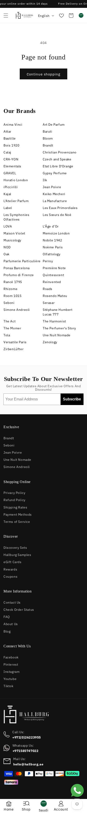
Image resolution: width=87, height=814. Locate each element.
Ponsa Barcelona (16, 267)
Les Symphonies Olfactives (16, 216)
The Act (9, 321)
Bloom (48, 138)
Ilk (45, 180)
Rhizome (10, 288)
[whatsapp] (77, 798)
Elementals (12, 166)
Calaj (7, 152)
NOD (7, 247)
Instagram (11, 671)
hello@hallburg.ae (28, 764)
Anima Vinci (13, 124)
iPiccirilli (10, 186)
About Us (10, 623)
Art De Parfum (54, 124)
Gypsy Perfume (55, 173)
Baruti (47, 131)
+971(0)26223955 (26, 737)
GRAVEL (9, 173)
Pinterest (10, 664)
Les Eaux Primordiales (60, 207)
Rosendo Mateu (55, 295)
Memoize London (56, 233)
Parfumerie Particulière (22, 261)
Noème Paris (53, 247)
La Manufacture (55, 200)
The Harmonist (54, 321)
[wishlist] (61, 15)
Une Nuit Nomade (57, 335)
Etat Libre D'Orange (58, 166)
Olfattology (52, 254)
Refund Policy (14, 499)
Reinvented (52, 281)
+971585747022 (26, 750)
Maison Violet (14, 233)
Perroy (48, 261)
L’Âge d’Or (51, 226)
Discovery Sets (15, 547)
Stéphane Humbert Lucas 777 (58, 311)
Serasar (49, 302)
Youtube (9, 678)
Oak (6, 254)
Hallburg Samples (17, 554)
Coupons (10, 576)
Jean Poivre (52, 186)
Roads (47, 288)
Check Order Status (18, 609)
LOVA (7, 226)
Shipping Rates (15, 507)
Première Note (54, 267)
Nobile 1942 (52, 240)
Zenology (50, 342)
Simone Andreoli (16, 309)
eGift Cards (12, 561)
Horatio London (15, 180)
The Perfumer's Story (59, 328)
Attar (7, 131)
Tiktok (8, 685)
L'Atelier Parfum (16, 200)
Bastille (9, 138)
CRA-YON (10, 159)
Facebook (11, 657)
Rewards (10, 569)
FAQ (6, 616)
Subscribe (72, 399)
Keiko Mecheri (54, 193)
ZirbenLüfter (13, 348)
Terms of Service (16, 521)
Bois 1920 (11, 145)
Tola (6, 335)
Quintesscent (53, 274)
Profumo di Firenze (18, 274)
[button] (6, 15)
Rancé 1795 (12, 281)
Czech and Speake (57, 159)
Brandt (48, 145)
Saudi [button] (43, 810)
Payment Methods (17, 514)
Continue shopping (43, 74)
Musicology (12, 240)
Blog (6, 631)
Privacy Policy (14, 492)
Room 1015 (12, 295)
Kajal (7, 193)
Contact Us (12, 602)
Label (7, 207)
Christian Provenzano (60, 152)
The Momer (12, 328)
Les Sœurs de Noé (57, 214)
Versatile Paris (15, 342)
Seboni (9, 302)
